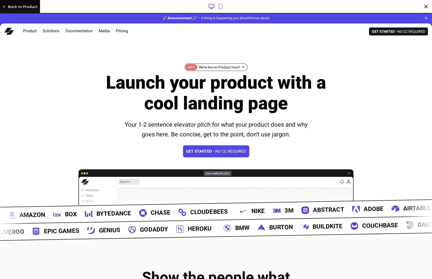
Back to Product (23, 6)
